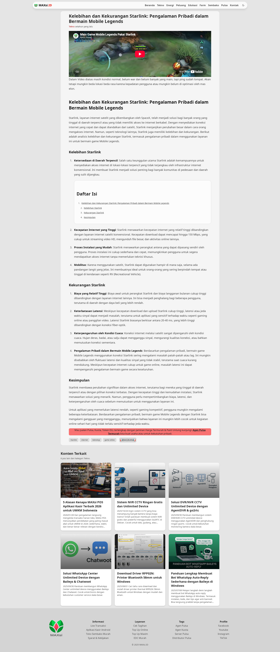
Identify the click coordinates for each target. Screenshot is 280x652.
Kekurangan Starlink (94, 212)
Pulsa (224, 5)
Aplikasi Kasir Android (98, 629)
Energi (170, 5)
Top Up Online (140, 629)
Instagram (223, 634)
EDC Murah (140, 638)
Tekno (160, 5)
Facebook (223, 625)
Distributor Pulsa (181, 638)
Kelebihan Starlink (93, 208)
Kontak (234, 5)
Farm (203, 5)
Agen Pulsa (182, 625)
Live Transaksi (98, 625)
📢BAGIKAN (128, 440)
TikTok (223, 638)
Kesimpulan (90, 217)
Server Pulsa (182, 634)
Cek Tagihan (140, 625)
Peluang (181, 5)
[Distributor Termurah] (35, 5)
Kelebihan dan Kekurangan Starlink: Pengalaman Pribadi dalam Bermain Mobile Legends (125, 203)
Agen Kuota (181, 629)
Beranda (150, 5)
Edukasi (192, 5)
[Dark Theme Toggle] (243, 5)
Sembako (213, 5)
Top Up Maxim (140, 634)
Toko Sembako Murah (98, 634)
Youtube (223, 629)
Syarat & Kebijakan (98, 638)
